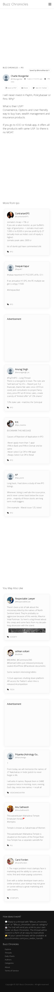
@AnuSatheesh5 (22, 810)
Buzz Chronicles (15, 4)
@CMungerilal (17, 79)
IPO (22, 67)
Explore (8, 949)
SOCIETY (13, 637)
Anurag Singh (21, 369)
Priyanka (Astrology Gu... (27, 754)
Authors (8, 959)
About (7, 967)
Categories (9, 963)
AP (16, 474)
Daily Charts (9, 956)
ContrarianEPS (22, 213)
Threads (8, 952)
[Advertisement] (27, 36)
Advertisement (14, 318)
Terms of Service (12, 970)
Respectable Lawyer (25, 598)
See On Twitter (41, 88)
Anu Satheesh (22, 807)
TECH (12, 689)
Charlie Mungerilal (19, 75)
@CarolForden (21, 863)
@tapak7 (18, 269)
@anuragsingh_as (22, 372)
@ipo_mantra (20, 425)
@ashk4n (19, 654)
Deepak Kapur (22, 266)
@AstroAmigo (20, 757)
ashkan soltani (22, 651)
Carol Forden (21, 859)
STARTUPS (14, 898)
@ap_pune (19, 478)
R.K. (17, 422)
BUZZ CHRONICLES (10, 67)
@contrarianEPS (22, 216)
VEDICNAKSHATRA (17, 792)
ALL (11, 845)
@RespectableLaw (22, 601)
